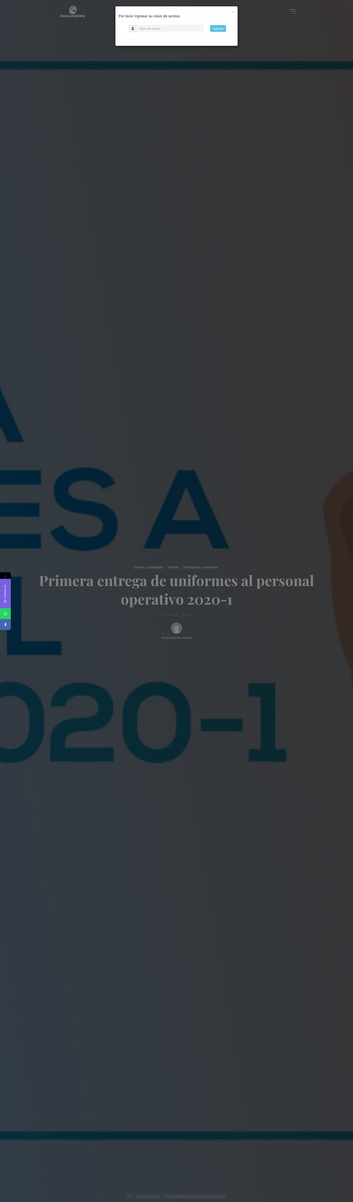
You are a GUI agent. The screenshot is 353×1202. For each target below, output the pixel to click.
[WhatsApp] (5, 613)
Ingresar (218, 28)
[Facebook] (5, 624)
